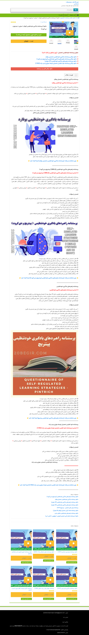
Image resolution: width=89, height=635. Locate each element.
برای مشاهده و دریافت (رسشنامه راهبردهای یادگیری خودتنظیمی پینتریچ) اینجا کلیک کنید (52, 418)
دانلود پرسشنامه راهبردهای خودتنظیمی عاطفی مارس (66, 513)
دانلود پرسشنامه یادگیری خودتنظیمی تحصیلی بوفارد (66, 499)
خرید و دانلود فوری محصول (71, 562)
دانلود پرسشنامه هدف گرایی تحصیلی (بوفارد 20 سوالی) (65, 511)
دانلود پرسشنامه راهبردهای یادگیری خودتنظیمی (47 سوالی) (61, 61)
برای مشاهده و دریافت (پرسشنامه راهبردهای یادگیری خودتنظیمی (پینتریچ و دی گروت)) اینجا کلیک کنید (48, 278)
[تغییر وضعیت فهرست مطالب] (75, 75)
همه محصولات (72, 15)
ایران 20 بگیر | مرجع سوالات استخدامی (72, 3)
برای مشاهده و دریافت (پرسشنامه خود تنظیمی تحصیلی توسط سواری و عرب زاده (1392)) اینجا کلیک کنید (48, 485)
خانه (77, 18)
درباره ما (65, 15)
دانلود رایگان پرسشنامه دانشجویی (67, 18)
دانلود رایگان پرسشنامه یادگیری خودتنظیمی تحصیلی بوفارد (61, 57)
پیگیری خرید (65, 622)
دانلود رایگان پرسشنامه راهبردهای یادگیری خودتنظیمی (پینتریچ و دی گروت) (57, 59)
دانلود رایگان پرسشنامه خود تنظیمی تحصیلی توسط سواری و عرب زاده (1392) (56, 63)
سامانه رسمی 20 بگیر (78, 15)
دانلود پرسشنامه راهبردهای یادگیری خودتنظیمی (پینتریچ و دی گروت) (62, 497)
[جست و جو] (75, 9)
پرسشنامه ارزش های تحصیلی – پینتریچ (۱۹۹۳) (67, 508)
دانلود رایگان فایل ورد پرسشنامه (44, 69)
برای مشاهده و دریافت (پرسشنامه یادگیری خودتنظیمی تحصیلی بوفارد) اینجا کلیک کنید (53, 161)
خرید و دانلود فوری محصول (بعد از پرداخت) (28, 35)
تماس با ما (61, 15)
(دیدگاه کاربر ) (44, 22)
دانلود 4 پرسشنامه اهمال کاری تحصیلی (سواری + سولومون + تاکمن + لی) (61, 516)
